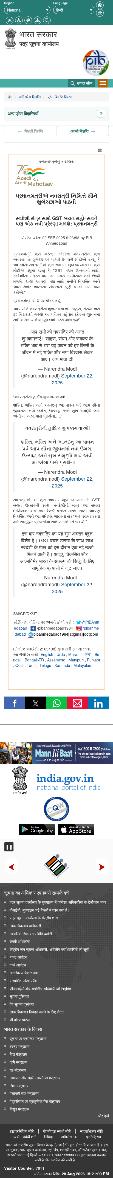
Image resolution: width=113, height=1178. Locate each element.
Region (9, 3)
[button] (19, 19)
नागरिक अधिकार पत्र (24, 972)
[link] (56, 751)
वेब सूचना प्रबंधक (22, 1004)
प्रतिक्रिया (93, 1136)
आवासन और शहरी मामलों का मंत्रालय (35, 1077)
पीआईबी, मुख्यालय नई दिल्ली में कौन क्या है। (40, 910)
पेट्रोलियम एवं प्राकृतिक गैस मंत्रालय (35, 1101)
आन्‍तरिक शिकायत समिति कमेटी (31, 933)
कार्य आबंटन (18, 965)
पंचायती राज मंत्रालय (24, 1093)
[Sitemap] (37, 19)
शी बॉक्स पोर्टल (20, 1019)
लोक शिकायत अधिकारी (25, 925)
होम (10, 96)
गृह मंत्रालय (18, 1070)
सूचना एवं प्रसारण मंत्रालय (28, 1038)
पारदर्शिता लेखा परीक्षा (24, 980)
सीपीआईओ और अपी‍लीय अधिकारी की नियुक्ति (40, 988)
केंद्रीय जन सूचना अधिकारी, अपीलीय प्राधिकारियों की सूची (49, 949)
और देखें (103, 1115)
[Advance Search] (47, 19)
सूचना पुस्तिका (19, 996)
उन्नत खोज (84, 83)
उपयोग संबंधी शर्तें (24, 1136)
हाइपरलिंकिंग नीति (22, 1131)
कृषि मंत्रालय (18, 1062)
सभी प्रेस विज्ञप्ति (30, 96)
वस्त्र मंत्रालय (20, 1046)
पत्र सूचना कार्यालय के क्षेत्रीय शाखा (34, 917)
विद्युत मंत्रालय (19, 1109)
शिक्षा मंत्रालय (19, 1085)
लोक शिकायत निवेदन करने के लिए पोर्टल (37, 1011)
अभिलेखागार (69, 1136)
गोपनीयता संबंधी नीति (57, 1131)
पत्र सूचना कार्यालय (39, 43)
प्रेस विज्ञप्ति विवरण (59, 96)
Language (60, 3)
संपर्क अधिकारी (20, 941)
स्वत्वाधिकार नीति (91, 1131)
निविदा (48, 1136)
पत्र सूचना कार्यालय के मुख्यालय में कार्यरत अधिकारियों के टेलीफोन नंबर (58, 902)
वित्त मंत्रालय (18, 1054)
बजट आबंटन (18, 957)
